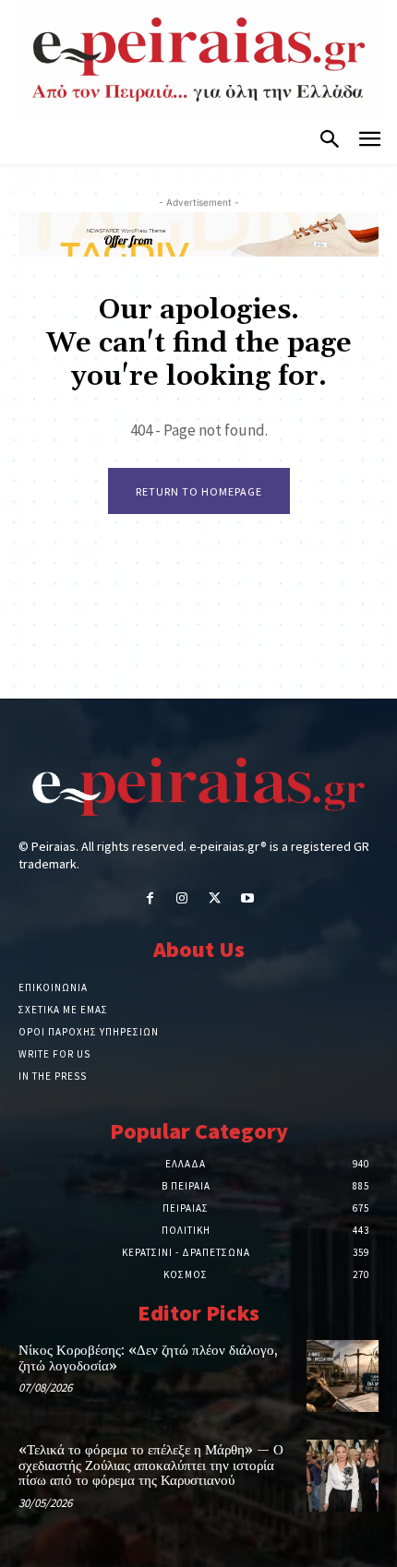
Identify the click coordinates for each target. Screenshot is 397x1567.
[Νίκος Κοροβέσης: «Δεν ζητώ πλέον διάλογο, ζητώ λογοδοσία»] (343, 1376)
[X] (214, 899)
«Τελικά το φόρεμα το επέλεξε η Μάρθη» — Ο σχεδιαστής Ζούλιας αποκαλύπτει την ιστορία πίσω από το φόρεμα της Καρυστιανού (150, 1465)
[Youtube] (247, 899)
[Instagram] (182, 899)
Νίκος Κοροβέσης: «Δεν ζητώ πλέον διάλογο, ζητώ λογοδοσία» (148, 1358)
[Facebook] (150, 899)
